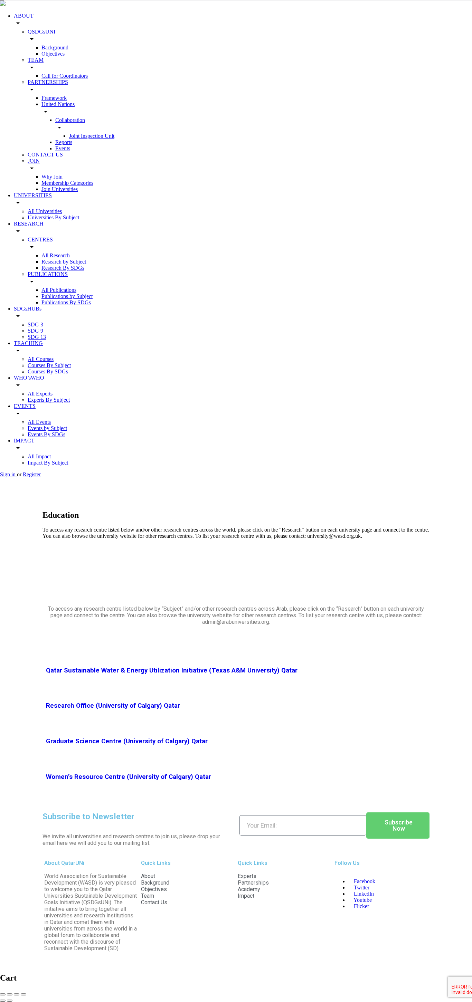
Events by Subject (47, 428)
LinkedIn (363, 894)
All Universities (45, 211)
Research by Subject (63, 262)
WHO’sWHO (29, 378)
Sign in (8, 474)
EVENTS (25, 406)
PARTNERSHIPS (48, 82)
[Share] (9, 994)
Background (54, 47)
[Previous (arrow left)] (3, 1001)
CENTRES (40, 239)
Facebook (363, 881)
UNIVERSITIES (33, 195)
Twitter (360, 887)
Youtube (362, 900)
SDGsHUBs (27, 309)
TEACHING (28, 343)
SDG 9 (35, 331)
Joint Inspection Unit (91, 136)
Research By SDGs (62, 268)
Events (62, 148)
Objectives (53, 54)
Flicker (360, 906)
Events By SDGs (46, 434)
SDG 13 (37, 337)
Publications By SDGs (66, 302)
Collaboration (70, 120)
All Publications (58, 290)
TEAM (36, 60)
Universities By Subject (53, 217)
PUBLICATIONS (48, 274)
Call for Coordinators (64, 76)
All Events (39, 422)
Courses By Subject (49, 365)
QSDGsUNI (41, 32)
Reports (63, 142)
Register (32, 474)
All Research (55, 255)
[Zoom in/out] (23, 994)
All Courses (41, 359)
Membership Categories (67, 183)
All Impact (39, 456)
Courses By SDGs (48, 371)
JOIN (34, 161)
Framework (54, 98)
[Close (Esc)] (3, 994)
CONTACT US (45, 155)
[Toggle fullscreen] (16, 994)
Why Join (52, 177)
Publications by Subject (67, 296)
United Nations (58, 104)
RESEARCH (29, 224)
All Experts (40, 394)
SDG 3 (35, 324)
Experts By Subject (49, 400)
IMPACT (24, 440)
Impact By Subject (48, 463)
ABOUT (24, 16)
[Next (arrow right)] (9, 1001)
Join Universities (59, 189)
